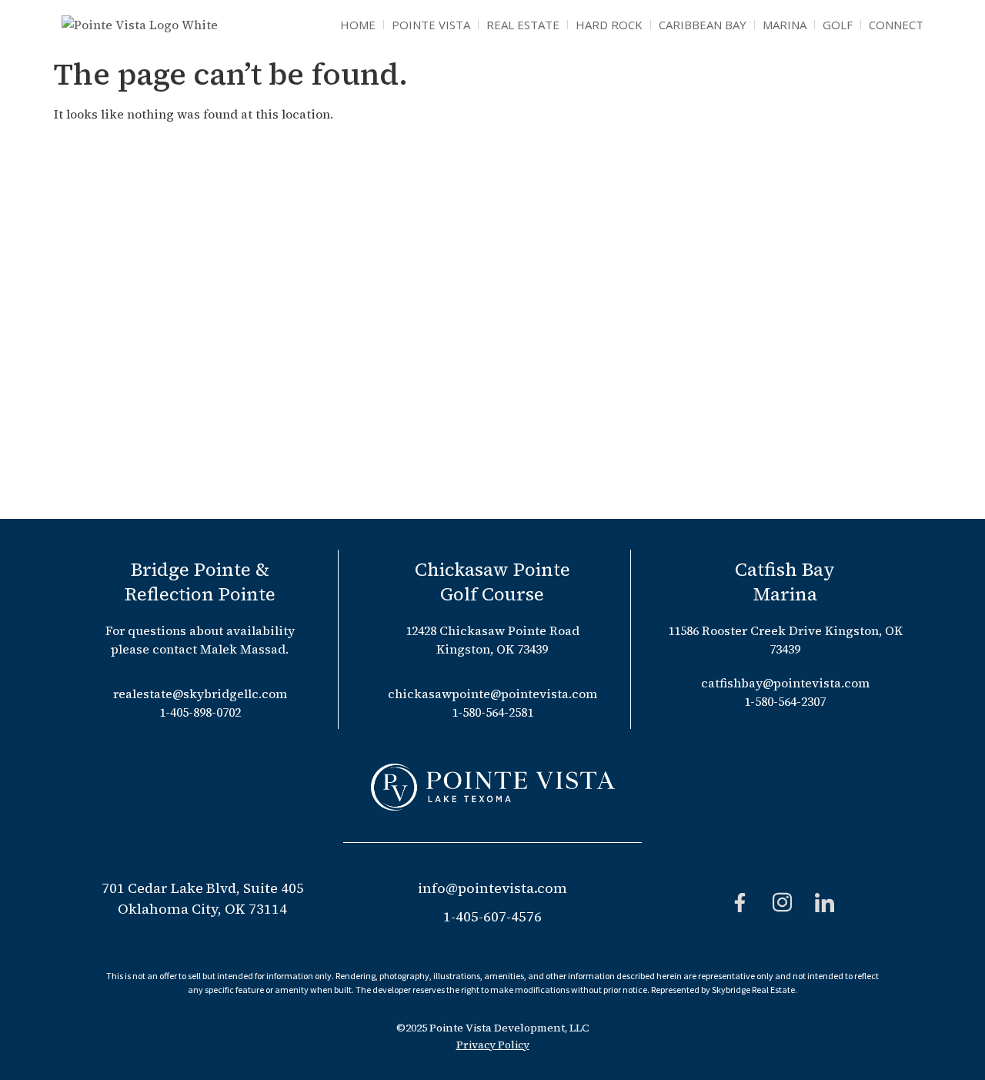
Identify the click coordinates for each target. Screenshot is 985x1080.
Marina (784, 24)
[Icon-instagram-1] (782, 902)
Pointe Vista (431, 24)
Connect (896, 24)
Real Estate (522, 24)
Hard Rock (609, 24)
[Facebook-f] (740, 902)
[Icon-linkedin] (825, 902)
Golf (838, 24)
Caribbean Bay (702, 24)
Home (358, 24)
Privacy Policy (492, 1044)
